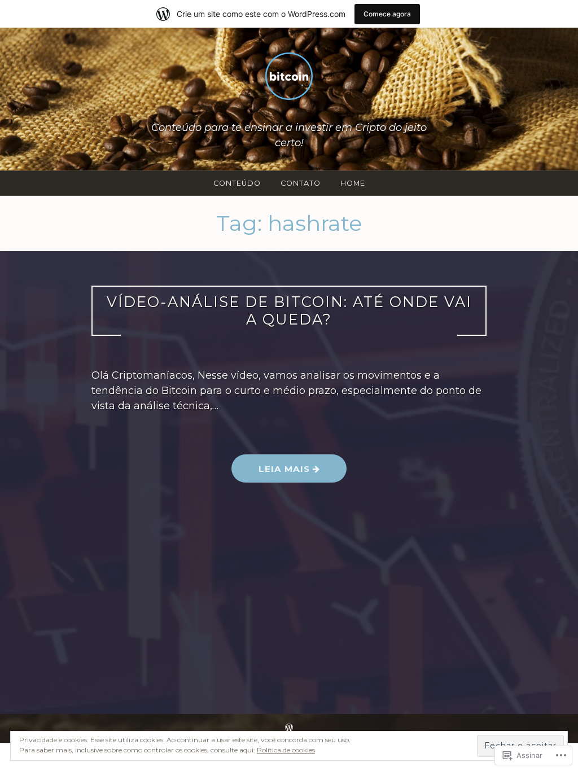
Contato (301, 183)
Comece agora (387, 14)
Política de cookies (286, 750)
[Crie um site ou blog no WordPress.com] (289, 728)
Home (352, 183)
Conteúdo (237, 183)
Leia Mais (272, 473)
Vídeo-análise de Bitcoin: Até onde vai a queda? (289, 310)
